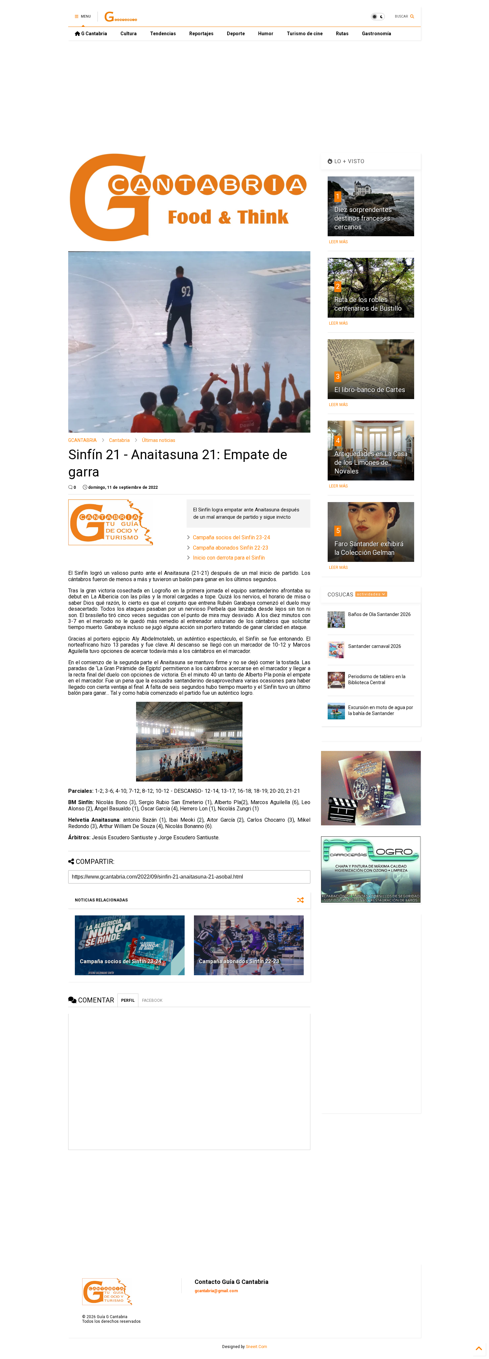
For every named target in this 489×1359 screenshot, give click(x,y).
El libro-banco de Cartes (369, 390)
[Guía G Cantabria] (120, 19)
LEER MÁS (338, 242)
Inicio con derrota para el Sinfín (229, 558)
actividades (369, 594)
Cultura (128, 33)
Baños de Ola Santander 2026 (379, 614)
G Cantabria (93, 33)
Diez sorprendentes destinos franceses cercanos (363, 218)
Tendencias (163, 33)
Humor (265, 33)
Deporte (236, 33)
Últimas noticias (158, 440)
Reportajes (201, 33)
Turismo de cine (305, 33)
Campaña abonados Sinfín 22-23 (230, 548)
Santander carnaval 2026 (374, 646)
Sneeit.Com (256, 1346)
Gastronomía (376, 33)
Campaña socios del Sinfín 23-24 (231, 537)
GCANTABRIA (82, 440)
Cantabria (119, 440)
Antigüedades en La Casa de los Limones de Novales (371, 462)
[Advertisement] (244, 96)
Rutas (342, 33)
